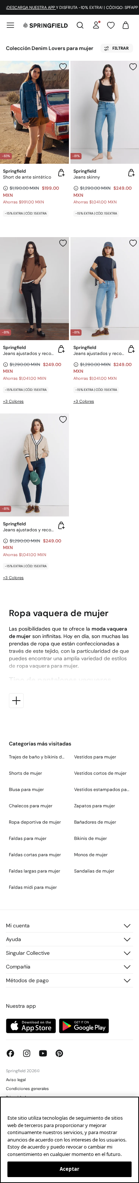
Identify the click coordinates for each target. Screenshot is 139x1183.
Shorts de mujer (25, 773)
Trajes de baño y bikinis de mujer (37, 757)
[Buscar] (80, 25)
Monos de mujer (90, 855)
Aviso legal (16, 1079)
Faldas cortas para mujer (35, 855)
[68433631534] (63, 419)
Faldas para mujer (27, 838)
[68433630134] (63, 243)
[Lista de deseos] (110, 25)
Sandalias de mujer (94, 871)
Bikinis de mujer (90, 838)
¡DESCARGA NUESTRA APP (31, 7)
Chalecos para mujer (30, 806)
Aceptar (69, 1169)
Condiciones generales (27, 1088)
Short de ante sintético (27, 177)
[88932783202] (63, 66)
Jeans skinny (86, 177)
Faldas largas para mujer (34, 871)
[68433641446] (133, 66)
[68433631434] (133, 243)
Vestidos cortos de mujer (100, 773)
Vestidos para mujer (95, 757)
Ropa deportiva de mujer (35, 822)
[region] (69, 1140)
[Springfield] (45, 25)
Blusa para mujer (26, 789)
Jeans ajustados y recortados (28, 353)
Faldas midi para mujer (33, 887)
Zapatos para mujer (94, 806)
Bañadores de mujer (95, 822)
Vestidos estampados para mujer (102, 789)
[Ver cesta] (125, 25)
